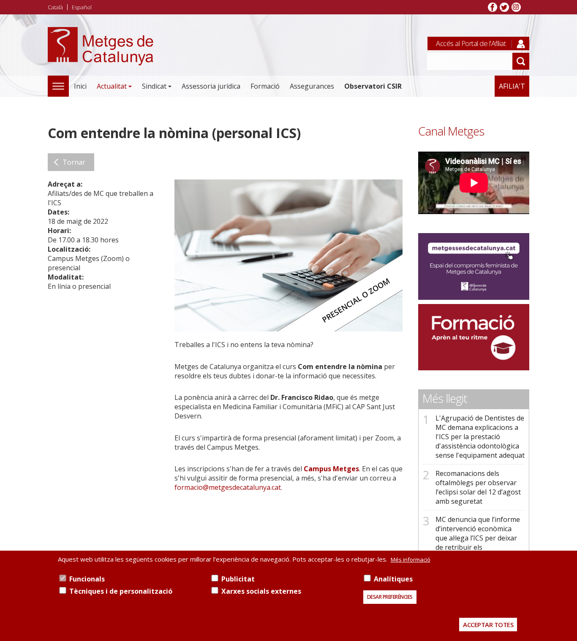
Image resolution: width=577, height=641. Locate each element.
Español (82, 7)
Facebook (492, 7)
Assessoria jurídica (211, 86)
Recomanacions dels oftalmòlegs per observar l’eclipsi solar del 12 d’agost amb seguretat (478, 487)
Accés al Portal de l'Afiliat (471, 43)
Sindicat (154, 86)
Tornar (74, 162)
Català (55, 7)
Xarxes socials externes (261, 591)
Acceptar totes (488, 624)
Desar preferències (390, 596)
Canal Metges (451, 131)
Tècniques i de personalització (120, 591)
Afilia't (512, 86)
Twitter (504, 7)
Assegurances (312, 86)
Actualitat (112, 86)
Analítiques (393, 579)
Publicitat (238, 579)
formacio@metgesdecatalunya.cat (227, 487)
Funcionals (87, 579)
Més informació (410, 559)
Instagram (516, 7)
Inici (80, 86)
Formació (265, 86)
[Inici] (100, 55)
